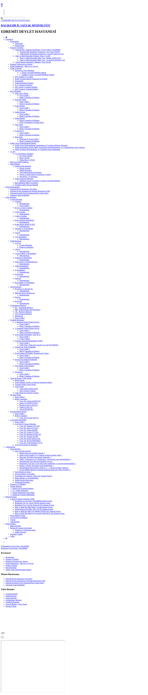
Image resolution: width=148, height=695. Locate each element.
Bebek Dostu (19, 380)
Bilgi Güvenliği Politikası (19, 162)
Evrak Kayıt (19, 131)
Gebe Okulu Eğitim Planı (28, 389)
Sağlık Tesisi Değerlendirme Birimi (23, 143)
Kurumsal (9, 39)
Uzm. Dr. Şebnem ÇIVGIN (29, 426)
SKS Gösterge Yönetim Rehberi (26, 89)
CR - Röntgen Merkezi (23, 312)
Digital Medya (11, 524)
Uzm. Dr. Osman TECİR (28, 436)
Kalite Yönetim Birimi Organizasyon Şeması (31, 79)
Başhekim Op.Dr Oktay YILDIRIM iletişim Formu (33, 501)
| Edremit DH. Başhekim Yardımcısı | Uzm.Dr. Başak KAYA (41, 54)
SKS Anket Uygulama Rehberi (26, 87)
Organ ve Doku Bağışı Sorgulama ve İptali (35, 174)
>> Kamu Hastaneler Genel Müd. (22, 493)
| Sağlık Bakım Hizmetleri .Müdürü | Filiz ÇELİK (33, 62)
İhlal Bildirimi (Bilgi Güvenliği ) (26, 183)
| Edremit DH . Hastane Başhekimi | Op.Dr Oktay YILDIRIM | (38, 50)
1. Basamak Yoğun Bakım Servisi (27, 322)
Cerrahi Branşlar (16, 199)
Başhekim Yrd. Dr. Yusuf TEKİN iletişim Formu (32, 503)
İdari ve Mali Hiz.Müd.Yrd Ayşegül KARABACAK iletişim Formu (40, 513)
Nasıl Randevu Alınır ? (23, 472)
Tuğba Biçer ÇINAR (27, 160)
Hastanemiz (14, 41)
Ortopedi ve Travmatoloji (24, 229)
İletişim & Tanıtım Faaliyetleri (21, 528)
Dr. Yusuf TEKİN (25, 156)
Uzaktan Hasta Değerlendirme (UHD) (29, 341)
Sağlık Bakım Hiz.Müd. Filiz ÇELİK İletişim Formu (34, 509)
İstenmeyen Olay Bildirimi (24, 71)
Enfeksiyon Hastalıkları (23, 258)
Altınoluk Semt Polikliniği (19, 195)
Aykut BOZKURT (26, 409)
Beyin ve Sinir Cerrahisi (23, 208)
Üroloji (17, 233)
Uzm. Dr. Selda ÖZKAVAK (29, 439)
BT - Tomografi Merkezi (24, 308)
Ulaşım (12, 520)
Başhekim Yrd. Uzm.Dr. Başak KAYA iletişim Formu (34, 505)
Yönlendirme (10, 447)
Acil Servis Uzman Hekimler (25, 424)
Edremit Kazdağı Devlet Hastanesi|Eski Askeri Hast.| (29, 193)
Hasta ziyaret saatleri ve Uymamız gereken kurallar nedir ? (40, 455)
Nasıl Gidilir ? (24, 95)
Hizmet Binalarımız (13, 187)
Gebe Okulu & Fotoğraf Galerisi (27, 393)
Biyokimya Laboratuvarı (24, 289)
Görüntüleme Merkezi (18, 305)
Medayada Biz (15, 526)
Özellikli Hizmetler (17, 320)
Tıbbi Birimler (11, 197)
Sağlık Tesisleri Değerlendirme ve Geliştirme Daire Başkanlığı (37, 150)
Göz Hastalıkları (21, 237)
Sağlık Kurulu (20, 112)
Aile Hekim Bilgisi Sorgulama (30, 172)
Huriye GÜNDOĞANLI (28, 403)
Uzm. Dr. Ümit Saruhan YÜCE (30, 443)
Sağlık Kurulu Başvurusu (24, 480)
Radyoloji (18, 301)
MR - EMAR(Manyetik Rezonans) (27, 310)
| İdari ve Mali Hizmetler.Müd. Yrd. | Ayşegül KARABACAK (42, 60)
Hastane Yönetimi (16, 48)
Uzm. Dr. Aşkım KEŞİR (28, 430)
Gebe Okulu (19, 387)
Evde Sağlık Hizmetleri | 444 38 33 (27, 335)
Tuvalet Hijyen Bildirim (19, 518)
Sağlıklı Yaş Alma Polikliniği (25, 347)
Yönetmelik (19, 81)
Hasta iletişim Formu (17, 516)
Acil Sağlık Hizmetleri (18, 420)
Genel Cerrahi (20, 212)
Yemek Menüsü (16, 486)
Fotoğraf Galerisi (16, 534)
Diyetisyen (19, 372)
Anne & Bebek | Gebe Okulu (21, 378)
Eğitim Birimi (20, 118)
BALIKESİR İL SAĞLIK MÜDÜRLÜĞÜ (25, 25)
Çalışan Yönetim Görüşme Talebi (22, 499)
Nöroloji (18, 278)
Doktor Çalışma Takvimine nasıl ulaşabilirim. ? (36, 466)
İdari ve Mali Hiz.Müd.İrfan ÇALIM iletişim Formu (34, 507)
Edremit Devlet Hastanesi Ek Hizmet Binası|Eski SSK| (30, 191)
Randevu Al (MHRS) (18, 484)
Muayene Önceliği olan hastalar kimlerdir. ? (35, 457)
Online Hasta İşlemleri (23, 166)
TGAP (12, 152)
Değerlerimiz (19, 46)
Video (12, 536)
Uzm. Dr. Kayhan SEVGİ (29, 418)
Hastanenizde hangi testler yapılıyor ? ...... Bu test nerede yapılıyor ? (44, 468)
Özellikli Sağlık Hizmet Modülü (26, 185)
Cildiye (17, 249)
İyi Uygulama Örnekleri (23, 85)
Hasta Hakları (20, 106)
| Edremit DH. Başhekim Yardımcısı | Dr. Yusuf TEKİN (39, 52)
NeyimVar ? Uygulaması (28, 177)
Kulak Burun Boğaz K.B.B (25, 224)
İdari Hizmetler (15, 91)
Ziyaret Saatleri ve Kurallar (25, 474)
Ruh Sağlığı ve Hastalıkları (24, 283)
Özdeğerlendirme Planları (24, 83)
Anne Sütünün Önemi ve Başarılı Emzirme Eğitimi (33, 382)
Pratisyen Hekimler (26, 247)
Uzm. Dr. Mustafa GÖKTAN (30, 434)
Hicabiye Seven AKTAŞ (28, 405)
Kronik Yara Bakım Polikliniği (26, 360)
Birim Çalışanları (21, 399)
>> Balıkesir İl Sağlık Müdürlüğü (22, 495)
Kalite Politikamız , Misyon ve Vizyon (24, 66)
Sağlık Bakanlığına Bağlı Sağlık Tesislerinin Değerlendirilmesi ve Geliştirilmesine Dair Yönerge (50, 147)
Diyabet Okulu (15, 395)
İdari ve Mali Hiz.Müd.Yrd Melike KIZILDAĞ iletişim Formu (38, 511)
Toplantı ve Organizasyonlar (25, 530)
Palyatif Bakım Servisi (18, 412)
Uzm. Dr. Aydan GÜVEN (29, 432)
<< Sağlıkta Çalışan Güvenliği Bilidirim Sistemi (36, 75)
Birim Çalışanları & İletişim (29, 98)
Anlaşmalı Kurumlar (22, 482)
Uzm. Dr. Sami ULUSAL (28, 428)
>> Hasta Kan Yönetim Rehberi (21, 488)
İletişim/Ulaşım (11, 497)
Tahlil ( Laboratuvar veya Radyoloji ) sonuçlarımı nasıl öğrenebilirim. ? (45, 459)
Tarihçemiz (19, 43)
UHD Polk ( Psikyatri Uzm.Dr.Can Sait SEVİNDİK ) (39, 345)
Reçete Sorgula (25, 168)
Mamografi (19, 316)
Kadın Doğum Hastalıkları (24, 220)
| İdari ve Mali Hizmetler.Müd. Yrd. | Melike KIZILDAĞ (40, 58)
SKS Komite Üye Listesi (24, 77)
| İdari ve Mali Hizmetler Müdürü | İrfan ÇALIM (32, 56)
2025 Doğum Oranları (27, 391)
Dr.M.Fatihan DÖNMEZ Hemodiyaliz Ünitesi (32, 353)
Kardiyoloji (19, 274)
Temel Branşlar (15, 287)
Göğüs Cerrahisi (21, 216)
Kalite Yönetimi (16, 68)
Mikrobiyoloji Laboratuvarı (25, 293)
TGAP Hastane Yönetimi (24, 154)
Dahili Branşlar (15, 241)
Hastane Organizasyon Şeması (21, 64)
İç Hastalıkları (20, 270)
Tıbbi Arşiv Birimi (21, 93)
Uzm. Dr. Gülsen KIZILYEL (30, 401)
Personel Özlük (20, 100)
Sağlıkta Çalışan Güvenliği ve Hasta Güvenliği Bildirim (39, 181)
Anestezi (18, 202)
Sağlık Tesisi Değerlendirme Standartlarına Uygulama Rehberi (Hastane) (41, 145)
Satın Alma (19, 125)
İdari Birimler (15, 164)
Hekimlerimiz (24, 204)
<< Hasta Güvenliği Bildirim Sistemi (32, 73)
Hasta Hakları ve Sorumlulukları (26, 478)
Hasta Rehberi (15, 449)
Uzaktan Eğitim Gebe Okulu (25, 385)
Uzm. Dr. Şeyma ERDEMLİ (29, 441)
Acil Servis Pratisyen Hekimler (26, 445)
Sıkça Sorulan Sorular (23, 451)
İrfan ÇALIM (24, 158)
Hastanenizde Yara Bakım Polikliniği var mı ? (36, 461)
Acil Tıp (18, 243)
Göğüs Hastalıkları (21, 266)
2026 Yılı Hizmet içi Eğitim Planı (31, 122)
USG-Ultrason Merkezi (23, 314)
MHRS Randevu (25, 170)
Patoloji (17, 297)
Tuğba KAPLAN (25, 407)
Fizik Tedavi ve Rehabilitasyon (26, 262)
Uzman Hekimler (25, 245)
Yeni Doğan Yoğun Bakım (24, 366)
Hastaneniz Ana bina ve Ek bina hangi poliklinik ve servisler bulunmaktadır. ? (47, 464)
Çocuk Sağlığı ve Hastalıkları (25, 254)
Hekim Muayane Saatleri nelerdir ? (32, 453)
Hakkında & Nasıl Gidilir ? (29, 139)
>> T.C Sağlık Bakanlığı (19, 491)
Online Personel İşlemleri (24, 179)
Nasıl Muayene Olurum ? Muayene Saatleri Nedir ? (33, 476)
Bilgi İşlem (19, 137)
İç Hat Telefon (24, 339)
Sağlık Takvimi (20, 532)
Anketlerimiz (15, 522)
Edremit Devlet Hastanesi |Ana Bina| (23, 189)
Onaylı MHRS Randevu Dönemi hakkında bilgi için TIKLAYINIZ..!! (45, 470)
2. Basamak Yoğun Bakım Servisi (27, 328)
